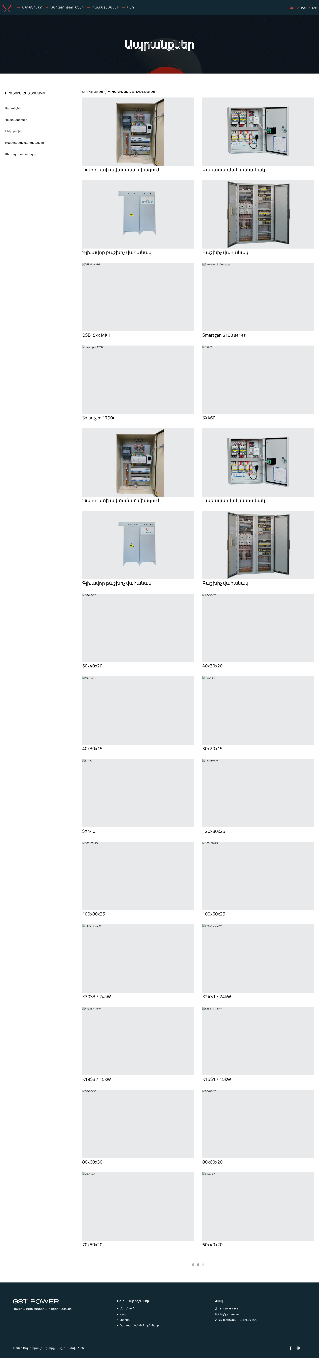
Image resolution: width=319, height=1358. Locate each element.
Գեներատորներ (16, 119)
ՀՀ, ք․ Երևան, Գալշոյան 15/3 (237, 1319)
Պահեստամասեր (105, 7)
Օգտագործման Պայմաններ (139, 1325)
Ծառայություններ (67, 7)
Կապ (130, 7)
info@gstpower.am (228, 1314)
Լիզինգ (125, 1319)
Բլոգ (123, 1314)
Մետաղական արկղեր (20, 154)
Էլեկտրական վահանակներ (24, 142)
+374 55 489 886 (228, 1308)
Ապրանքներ (32, 7)
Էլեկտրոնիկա (14, 131)
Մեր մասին (127, 1308)
